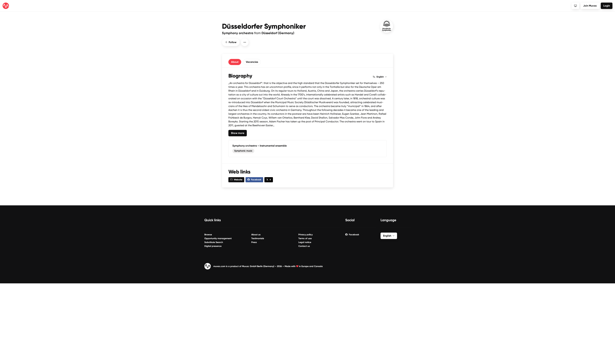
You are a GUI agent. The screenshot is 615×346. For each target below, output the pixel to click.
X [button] (270, 179)
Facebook (354, 234)
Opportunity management (218, 238)
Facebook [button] (256, 179)
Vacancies (252, 61)
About (234, 61)
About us (256, 234)
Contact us (304, 246)
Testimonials (257, 238)
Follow (232, 42)
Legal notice (304, 242)
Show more (237, 133)
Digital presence (212, 246)
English (380, 77)
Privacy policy (305, 234)
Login (606, 5)
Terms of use (305, 238)
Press (254, 242)
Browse (208, 234)
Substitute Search (213, 242)
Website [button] (238, 179)
